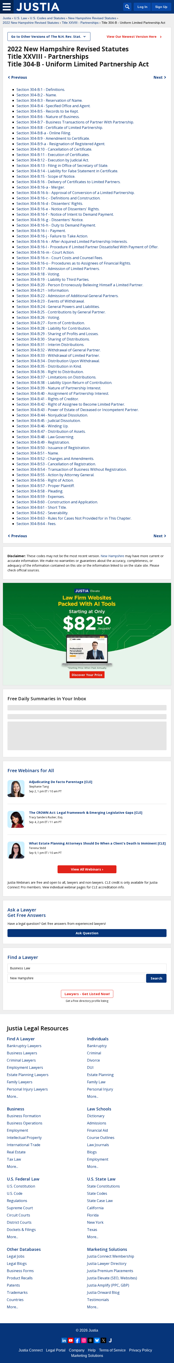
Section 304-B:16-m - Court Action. (45, 252)
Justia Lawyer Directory (106, 1263)
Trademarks (17, 1292)
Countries (15, 1299)
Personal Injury (100, 1089)
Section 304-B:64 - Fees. (36, 523)
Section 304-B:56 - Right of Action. (45, 480)
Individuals (98, 1038)
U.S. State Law (101, 1179)
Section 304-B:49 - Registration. (43, 442)
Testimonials (98, 1299)
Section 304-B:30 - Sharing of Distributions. (53, 339)
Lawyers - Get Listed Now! (87, 993)
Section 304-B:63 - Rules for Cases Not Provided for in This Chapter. (74, 518)
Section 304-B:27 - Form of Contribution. (51, 322)
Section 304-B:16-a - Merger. (41, 187)
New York (95, 1222)
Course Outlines (100, 1137)
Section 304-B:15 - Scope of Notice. (46, 176)
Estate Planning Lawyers (27, 1074)
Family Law (96, 1081)
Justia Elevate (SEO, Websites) (112, 1277)
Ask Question (87, 933)
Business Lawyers (22, 1053)
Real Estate (16, 1152)
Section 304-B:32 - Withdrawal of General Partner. (59, 350)
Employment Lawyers (25, 1067)
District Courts (19, 1222)
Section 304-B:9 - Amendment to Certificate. (53, 138)
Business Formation (24, 1115)
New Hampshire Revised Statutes (92, 18)
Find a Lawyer (22, 957)
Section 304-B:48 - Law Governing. (45, 436)
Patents (13, 1285)
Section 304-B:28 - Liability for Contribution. (54, 328)
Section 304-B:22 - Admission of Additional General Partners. (67, 295)
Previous (19, 77)
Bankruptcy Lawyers (24, 1045)
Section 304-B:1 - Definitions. (41, 89)
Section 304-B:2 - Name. (37, 94)
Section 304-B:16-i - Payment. (41, 230)
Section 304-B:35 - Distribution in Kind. (49, 366)
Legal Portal (55, 1350)
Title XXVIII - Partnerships (80, 22)
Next (158, 77)
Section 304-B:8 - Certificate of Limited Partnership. (60, 127)
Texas (92, 1229)
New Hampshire (112, 556)
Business (15, 1109)
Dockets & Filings (21, 1229)
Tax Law (14, 1159)
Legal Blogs (17, 1263)
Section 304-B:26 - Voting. (38, 317)
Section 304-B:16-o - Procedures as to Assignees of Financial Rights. (74, 263)
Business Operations (24, 1123)
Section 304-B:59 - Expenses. (41, 496)
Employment (17, 1130)
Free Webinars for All (30, 770)
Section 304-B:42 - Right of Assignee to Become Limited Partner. (71, 404)
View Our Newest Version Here (132, 36)
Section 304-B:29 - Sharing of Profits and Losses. (58, 333)
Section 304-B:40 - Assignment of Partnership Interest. (63, 393)
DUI (90, 1067)
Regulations (17, 1200)
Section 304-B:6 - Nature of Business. (48, 116)
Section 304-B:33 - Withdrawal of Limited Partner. (58, 355)
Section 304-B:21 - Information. (43, 290)
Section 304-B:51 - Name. (38, 453)
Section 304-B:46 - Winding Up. (42, 426)
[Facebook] (77, 1340)
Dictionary (95, 1115)
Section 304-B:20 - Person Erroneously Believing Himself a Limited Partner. (80, 284)
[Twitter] (103, 1340)
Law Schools (99, 1109)
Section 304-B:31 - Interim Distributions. (50, 344)
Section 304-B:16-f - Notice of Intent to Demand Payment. (65, 214)
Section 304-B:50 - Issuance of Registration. (53, 447)
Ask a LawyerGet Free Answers (26, 912)
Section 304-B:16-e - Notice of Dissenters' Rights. (58, 208)
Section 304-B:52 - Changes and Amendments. (55, 458)
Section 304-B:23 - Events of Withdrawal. (51, 301)
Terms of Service (112, 1350)
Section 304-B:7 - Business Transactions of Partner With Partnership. (75, 122)
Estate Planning (100, 1074)
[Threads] (90, 1340)
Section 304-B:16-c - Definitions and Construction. (58, 198)
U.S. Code (14, 1193)
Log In (142, 7)
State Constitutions (103, 1186)
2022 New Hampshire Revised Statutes (31, 22)
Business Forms (20, 1270)
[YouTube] (70, 1340)
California (95, 1207)
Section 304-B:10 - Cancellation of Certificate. (54, 149)
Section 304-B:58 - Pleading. (40, 491)
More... (12, 1096)
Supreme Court (20, 1207)
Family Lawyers (19, 1081)
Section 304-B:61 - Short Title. (42, 507)
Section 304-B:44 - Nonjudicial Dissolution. (52, 415)
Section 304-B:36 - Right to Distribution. (50, 371)
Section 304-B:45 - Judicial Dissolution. (49, 420)
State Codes (97, 1193)
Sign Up (161, 7)
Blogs (92, 1152)
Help (92, 1350)
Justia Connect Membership (110, 1256)
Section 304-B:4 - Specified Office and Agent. (53, 105)
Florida (93, 1215)
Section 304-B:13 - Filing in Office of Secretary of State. (62, 165)
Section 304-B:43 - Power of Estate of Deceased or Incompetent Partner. (78, 409)
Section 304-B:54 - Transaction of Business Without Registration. (72, 469)
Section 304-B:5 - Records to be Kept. (48, 111)
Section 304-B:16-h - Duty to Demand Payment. (56, 225)
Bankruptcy (97, 1045)
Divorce (93, 1060)
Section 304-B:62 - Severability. (42, 512)
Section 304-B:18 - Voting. (38, 274)
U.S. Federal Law (23, 1179)
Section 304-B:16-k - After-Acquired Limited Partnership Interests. (72, 241)
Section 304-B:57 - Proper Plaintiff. (46, 485)
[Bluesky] (97, 1340)
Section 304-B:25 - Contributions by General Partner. (61, 312)
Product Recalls (20, 1277)
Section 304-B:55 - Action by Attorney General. (55, 474)
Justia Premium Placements (110, 1270)
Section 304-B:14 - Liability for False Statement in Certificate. (67, 170)
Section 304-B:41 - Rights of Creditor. (48, 398)
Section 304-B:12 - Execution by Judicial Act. (53, 160)
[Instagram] (84, 1340)
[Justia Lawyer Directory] (110, 1340)
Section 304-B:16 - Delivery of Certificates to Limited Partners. (69, 181)
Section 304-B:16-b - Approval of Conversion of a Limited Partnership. (76, 192)
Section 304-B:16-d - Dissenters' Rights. (50, 203)
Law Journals (98, 1144)
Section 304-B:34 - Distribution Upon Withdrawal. (58, 360)
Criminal (94, 1053)
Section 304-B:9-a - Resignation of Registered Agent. (61, 143)
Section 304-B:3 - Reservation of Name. (49, 100)
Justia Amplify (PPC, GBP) (108, 1285)
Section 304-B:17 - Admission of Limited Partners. (58, 268)
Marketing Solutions (107, 1249)
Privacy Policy (140, 1350)
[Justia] (37, 7)
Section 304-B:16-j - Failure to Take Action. (52, 236)
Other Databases (24, 1249)
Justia (7, 18)
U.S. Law (20, 18)
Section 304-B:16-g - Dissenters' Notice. (50, 219)
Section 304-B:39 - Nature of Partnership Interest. (59, 388)
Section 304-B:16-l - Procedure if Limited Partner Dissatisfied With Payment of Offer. (87, 246)
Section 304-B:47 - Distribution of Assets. (51, 431)
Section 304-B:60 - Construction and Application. (57, 501)
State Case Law (100, 1200)
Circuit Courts (18, 1215)
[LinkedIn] (64, 1340)
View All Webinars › (87, 869)
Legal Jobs (15, 1256)
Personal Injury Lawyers (27, 1089)
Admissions (96, 1123)
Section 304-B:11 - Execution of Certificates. (53, 154)
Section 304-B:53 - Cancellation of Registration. (56, 463)
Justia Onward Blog (103, 1292)
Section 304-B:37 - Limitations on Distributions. (56, 377)
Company (77, 1350)
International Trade (23, 1144)
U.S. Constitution (21, 1186)
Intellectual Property (24, 1137)
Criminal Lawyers (21, 1060)
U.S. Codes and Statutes (47, 18)
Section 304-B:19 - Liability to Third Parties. (53, 279)
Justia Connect (31, 1350)
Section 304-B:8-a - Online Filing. (44, 132)
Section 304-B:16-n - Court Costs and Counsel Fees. (60, 257)
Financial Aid (97, 1130)
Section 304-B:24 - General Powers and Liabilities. (58, 306)
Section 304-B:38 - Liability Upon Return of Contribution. (64, 382)
